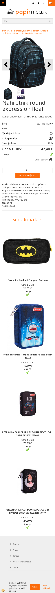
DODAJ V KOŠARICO (27, 175)
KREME (15, 567)
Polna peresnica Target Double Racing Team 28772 (27, 356)
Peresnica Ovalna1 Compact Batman (27, 280)
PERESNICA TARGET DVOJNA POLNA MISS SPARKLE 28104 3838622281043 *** (28, 511)
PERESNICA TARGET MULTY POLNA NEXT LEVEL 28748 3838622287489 (27, 434)
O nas (15, 550)
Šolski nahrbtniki (12, 33)
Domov (5, 30)
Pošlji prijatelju (9, 138)
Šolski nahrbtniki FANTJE (32, 33)
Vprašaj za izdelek (11, 133)
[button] (49, 64)
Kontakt (16, 556)
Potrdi (35, 586)
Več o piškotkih (46, 587)
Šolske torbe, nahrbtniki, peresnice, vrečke (29, 30)
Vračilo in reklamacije (22, 561)
